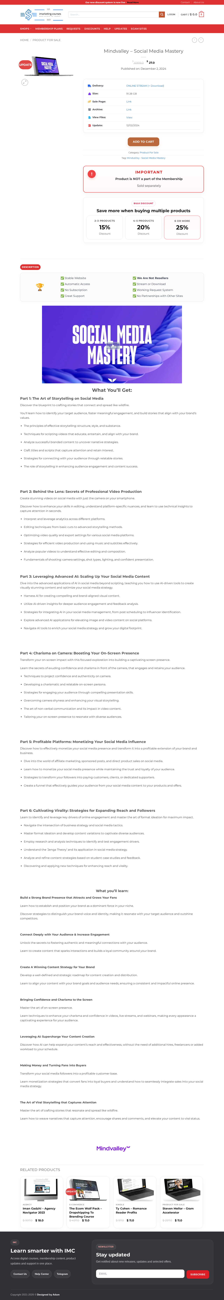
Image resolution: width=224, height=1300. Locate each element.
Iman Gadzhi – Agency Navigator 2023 (39, 1210)
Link (128, 101)
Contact (185, 2)
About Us (199, 2)
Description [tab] (30, 267)
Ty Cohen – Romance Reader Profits (131, 1210)
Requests (73, 28)
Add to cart (143, 141)
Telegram (62, 1274)
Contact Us (20, 1274)
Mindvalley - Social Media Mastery (146, 158)
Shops (24, 28)
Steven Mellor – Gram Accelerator (178, 1210)
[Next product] (194, 40)
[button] (171, 14)
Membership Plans (48, 28)
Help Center (42, 1274)
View (129, 117)
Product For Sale (47, 40)
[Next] (202, 1203)
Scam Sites (138, 28)
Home (24, 40)
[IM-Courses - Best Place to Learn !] (41, 14)
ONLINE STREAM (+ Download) (145, 85)
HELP (107, 28)
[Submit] (162, 15)
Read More (133, 2)
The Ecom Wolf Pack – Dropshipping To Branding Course (85, 1212)
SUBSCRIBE (197, 1274)
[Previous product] (201, 40)
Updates (120, 28)
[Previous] (20, 1203)
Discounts (92, 28)
